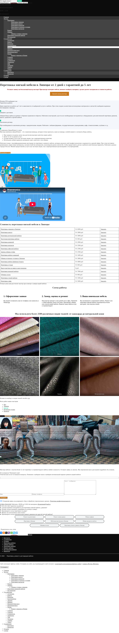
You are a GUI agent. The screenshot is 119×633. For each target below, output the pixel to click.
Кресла (6, 408)
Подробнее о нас (5, 153)
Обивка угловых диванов (19, 34)
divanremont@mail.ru (44, 504)
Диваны (6, 406)
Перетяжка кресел (17, 24)
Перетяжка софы (6, 281)
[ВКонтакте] (1, 533)
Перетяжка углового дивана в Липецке (75, 525)
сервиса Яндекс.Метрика (91, 564)
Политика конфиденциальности (60, 501)
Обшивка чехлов (44, 525)
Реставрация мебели (10, 549)
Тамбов (9, 67)
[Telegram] (17, 533)
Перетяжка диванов (17, 22)
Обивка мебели (8, 544)
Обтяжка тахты (6, 274)
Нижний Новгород (13, 50)
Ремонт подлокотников (29, 517)
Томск (9, 69)
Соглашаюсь (4, 567)
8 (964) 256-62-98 (5, 4)
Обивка (9, 32)
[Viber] (9, 533)
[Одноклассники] (4, 533)
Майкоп (9, 49)
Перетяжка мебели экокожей (10, 255)
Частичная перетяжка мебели (10, 239)
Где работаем (8, 39)
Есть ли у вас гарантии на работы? (13, 506)
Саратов (10, 59)
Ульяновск (10, 62)
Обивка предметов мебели (89, 521)
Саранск (10, 57)
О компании (8, 70)
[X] (6, 533)
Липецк (9, 47)
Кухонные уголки (9, 409)
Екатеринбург (11, 45)
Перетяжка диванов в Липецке (10, 229)
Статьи (6, 77)
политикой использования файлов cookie (68, 564)
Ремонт (9, 30)
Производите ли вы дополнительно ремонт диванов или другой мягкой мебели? (27, 514)
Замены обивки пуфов (8, 252)
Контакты (10, 72)
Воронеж (10, 44)
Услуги (6, 18)
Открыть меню (5, 80)
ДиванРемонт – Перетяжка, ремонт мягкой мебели (16, 3)
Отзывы (6, 75)
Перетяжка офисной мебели (10, 248)
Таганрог (10, 65)
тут (29, 398)
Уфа (8, 64)
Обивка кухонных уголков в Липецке (13, 258)
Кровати (6, 411)
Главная (6, 17)
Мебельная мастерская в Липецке (59, 521)
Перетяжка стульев (7, 265)
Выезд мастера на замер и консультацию (13, 268)
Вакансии (10, 74)
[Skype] (14, 533)
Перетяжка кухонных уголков (20, 27)
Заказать (103, 229)
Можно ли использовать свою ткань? (13, 512)
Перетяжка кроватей (17, 25)
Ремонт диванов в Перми (19, 55)
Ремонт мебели (8, 548)
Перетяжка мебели (10, 543)
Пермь (9, 54)
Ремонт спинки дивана (59, 517)
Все (5, 404)
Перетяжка (10, 20)
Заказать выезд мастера (59, 94)
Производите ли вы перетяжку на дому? (14, 511)
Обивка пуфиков (89, 517)
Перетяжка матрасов (17, 29)
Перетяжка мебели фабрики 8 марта (12, 261)
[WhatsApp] (11, 533)
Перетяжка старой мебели (9, 278)
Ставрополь (11, 60)
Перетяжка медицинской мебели (11, 235)
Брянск (9, 42)
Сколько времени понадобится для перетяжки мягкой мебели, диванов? (24, 507)
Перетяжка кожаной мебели (16, 35)
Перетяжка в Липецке (29, 521)
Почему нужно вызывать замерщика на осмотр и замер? (19, 509)
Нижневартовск (12, 52)
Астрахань (10, 40)
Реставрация (11, 37)
